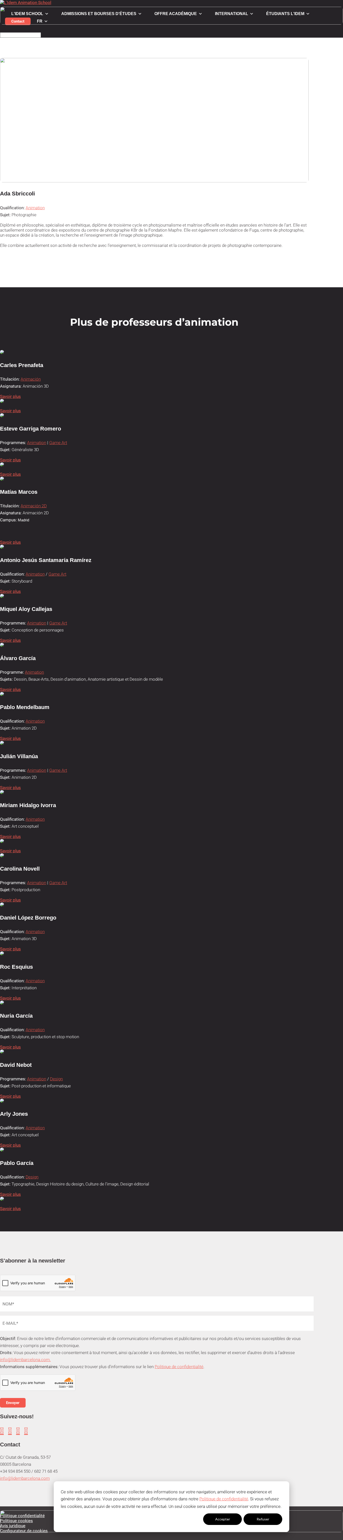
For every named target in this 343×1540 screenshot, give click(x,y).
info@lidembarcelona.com (25, 1478)
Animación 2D (34, 505)
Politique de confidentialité (223, 1498)
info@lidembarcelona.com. (25, 1359)
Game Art (58, 442)
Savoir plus (10, 396)
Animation (35, 207)
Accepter (222, 1519)
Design (56, 1078)
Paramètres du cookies (182, 1519)
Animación (31, 379)
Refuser (263, 1519)
